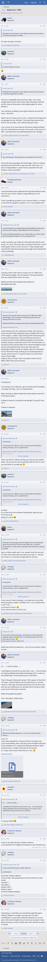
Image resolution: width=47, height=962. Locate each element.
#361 (44, 26)
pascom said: (7, 154)
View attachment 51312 (10, 327)
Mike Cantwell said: (9, 312)
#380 (44, 909)
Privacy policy (26, 956)
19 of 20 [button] (23, 934)
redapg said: (6, 632)
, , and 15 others (19, 174)
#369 (44, 378)
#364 (44, 149)
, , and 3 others (16, 135)
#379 (44, 860)
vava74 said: (6, 30)
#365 (44, 188)
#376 (44, 726)
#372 (44, 535)
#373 (44, 575)
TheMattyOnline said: (9, 225)
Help (34, 956)
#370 (44, 434)
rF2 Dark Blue (7, 953)
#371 (44, 482)
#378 (44, 839)
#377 (44, 795)
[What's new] (40, 2)
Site (38, 956)
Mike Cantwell (7, 13)
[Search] (44, 2)
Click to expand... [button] (23, 456)
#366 (44, 221)
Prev (16, 934)
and (12, 45)
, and (15, 561)
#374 (44, 627)
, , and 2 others (18, 613)
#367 (44, 269)
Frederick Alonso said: (10, 865)
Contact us (5, 956)
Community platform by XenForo (19, 960)
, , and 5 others (20, 712)
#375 (44, 663)
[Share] (40, 26)
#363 (44, 84)
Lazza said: (6, 64)
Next (31, 934)
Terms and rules (15, 956)
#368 (44, 308)
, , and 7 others (15, 294)
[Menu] (3, 2)
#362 (44, 59)
